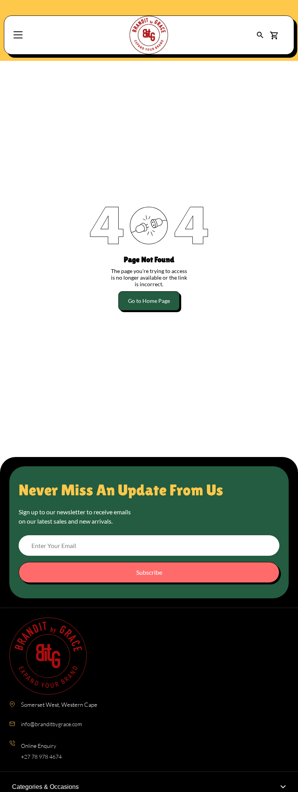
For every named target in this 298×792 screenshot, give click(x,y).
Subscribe (149, 572)
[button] (260, 35)
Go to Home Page (149, 300)
